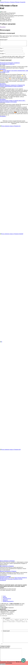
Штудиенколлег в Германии (7, 566)
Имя (1, 48)
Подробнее (2, 664)
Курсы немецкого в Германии (7, 560)
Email (2, 51)
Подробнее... (3, 69)
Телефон (2, 53)
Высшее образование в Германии (8, 571)
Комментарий (4, 39)
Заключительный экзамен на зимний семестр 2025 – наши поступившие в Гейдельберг (13, 101)
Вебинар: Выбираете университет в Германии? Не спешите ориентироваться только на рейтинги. (12, 85)
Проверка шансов (4, 577)
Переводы (24, 577)
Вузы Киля (2, 27)
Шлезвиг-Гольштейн (20, 2)
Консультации (18, 577)
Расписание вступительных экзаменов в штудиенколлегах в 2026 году (10, 63)
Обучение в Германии (9, 2)
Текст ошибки (6, 618)
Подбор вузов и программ (6, 579)
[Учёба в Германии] (0, 0)
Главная (2, 2)
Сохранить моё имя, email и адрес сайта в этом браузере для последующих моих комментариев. (12, 57)
